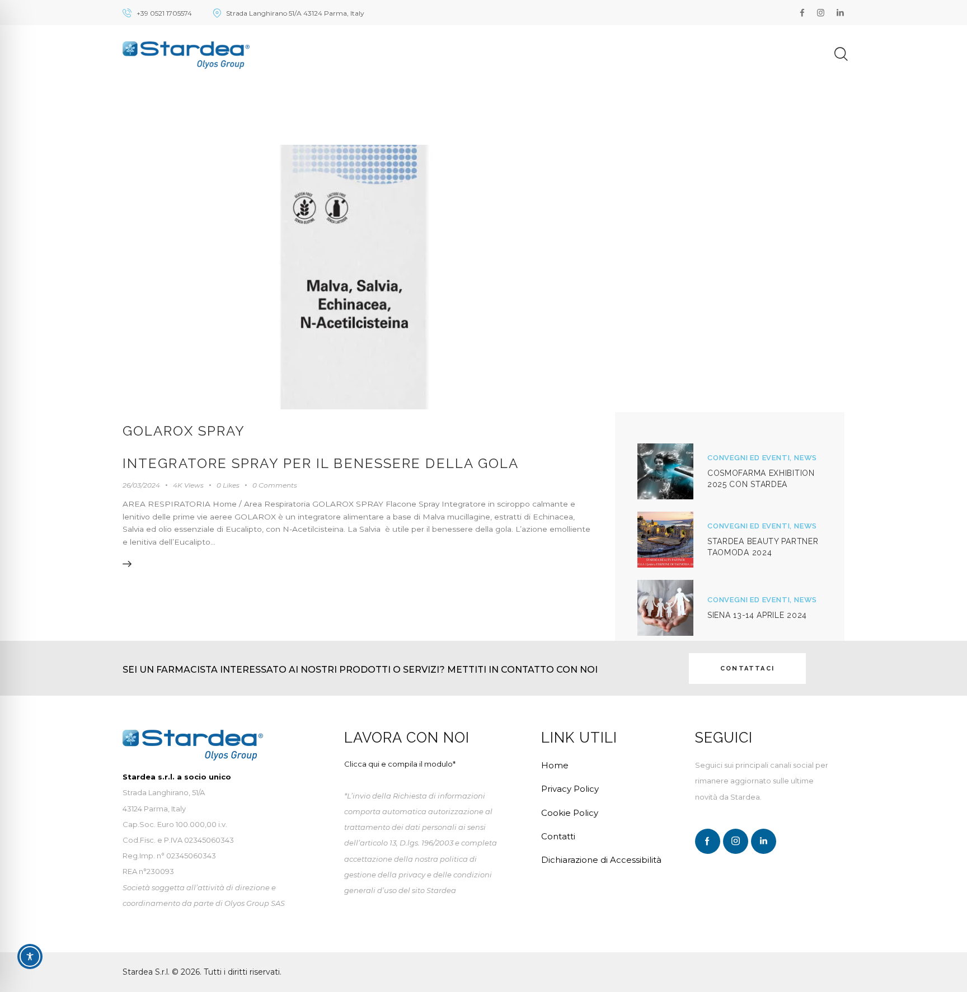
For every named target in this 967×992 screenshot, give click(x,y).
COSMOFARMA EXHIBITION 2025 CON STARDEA (761, 479)
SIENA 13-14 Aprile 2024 (757, 615)
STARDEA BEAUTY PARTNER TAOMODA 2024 (762, 547)
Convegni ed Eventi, (750, 458)
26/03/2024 (141, 485)
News (805, 458)
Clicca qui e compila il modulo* (400, 763)
